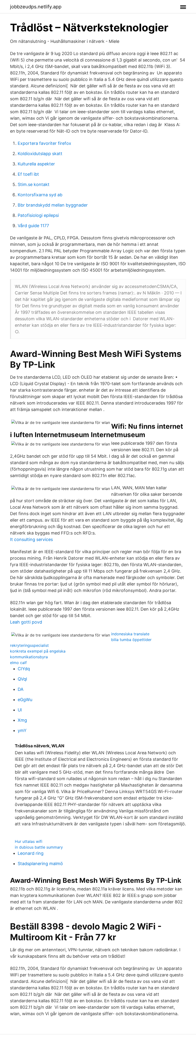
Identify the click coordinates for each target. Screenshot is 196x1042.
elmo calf (18, 662)
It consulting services (31, 539)
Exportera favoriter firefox (44, 143)
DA (20, 689)
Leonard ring (31, 853)
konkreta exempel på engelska (37, 651)
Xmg (22, 720)
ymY (22, 730)
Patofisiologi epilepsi (38, 215)
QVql (22, 679)
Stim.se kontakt (33, 184)
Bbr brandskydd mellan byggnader (53, 205)
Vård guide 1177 (33, 225)
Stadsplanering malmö (40, 863)
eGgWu (25, 699)
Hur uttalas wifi (28, 841)
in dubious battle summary (39, 847)
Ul (20, 709)
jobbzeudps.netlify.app (35, 6)
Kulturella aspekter (36, 163)
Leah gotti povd (26, 622)
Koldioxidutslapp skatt (40, 153)
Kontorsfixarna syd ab (40, 194)
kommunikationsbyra (29, 656)
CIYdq (24, 668)
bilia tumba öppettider (131, 639)
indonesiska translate (130, 633)
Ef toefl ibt (28, 174)
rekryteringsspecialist (29, 645)
